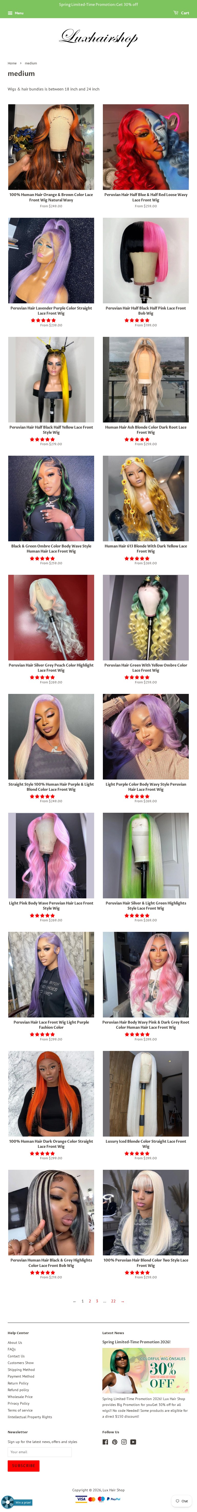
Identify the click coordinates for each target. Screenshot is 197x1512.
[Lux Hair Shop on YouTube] (133, 1443)
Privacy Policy (18, 1403)
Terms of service (20, 1410)
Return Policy (18, 1383)
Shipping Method (21, 1369)
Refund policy (18, 1390)
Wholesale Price (20, 1396)
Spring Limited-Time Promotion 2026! (136, 1342)
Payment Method (21, 1376)
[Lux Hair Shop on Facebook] (105, 1443)
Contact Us (16, 1356)
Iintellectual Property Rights (30, 1417)
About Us (15, 1342)
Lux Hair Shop (114, 1490)
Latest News (113, 1333)
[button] (44, 320)
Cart (184, 13)
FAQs (12, 1349)
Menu (19, 13)
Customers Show (21, 1362)
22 (113, 1300)
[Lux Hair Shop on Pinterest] (114, 1443)
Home (12, 63)
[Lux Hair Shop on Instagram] (124, 1443)
